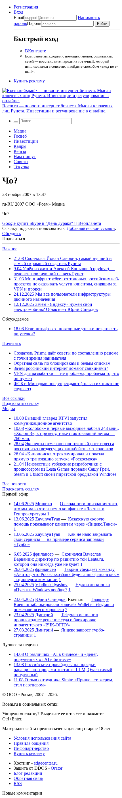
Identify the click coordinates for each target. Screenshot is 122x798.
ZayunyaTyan (47, 519)
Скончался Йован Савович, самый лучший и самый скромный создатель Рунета (63, 261)
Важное (9, 248)
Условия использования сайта (42, 738)
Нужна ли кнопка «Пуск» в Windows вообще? (62, 587)
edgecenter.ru (46, 763)
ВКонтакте (35, 50)
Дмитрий (44, 614)
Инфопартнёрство (31, 748)
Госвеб (20, 136)
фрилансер (43, 554)
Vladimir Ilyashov (51, 584)
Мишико (43, 503)
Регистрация (26, 7)
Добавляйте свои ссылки (91, 228)
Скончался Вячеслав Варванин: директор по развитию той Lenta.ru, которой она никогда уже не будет (59, 559)
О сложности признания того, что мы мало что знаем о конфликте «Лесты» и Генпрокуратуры (66, 508)
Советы (21, 161)
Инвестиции (26, 141)
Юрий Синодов (50, 599)
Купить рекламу (29, 80)
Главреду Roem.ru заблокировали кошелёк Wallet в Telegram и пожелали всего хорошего (64, 604)
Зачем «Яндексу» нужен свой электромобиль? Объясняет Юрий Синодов (56, 307)
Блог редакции (28, 773)
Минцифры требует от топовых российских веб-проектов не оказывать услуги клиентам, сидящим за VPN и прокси (66, 283)
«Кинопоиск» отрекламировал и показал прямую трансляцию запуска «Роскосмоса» (59, 456)
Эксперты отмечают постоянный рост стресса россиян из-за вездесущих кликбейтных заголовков (64, 446)
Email (19, 17)
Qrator (56, 768)
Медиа (20, 131)
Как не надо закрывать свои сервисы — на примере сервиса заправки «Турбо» (63, 539)
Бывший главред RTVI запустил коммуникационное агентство (50, 421)
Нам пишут (25, 156)
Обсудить (11, 233)
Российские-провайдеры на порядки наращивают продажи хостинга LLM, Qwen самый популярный (63, 669)
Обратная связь (28, 778)
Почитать (11, 343)
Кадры (20, 146)
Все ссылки (13, 398)
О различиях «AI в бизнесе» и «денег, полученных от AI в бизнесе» (56, 657)
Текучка (21, 166)
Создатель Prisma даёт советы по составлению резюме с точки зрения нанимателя (66, 355)
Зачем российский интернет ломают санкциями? (61, 368)
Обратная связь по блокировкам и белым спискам (62, 363)
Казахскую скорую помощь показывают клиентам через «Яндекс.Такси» (65, 521)
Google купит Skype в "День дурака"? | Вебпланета (51, 223)
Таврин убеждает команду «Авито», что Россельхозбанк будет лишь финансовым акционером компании (66, 574)
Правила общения (31, 743)
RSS (18, 783)
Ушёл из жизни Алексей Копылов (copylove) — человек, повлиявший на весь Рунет (64, 271)
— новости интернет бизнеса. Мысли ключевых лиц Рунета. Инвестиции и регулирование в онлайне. (57, 108)
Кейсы (20, 151)
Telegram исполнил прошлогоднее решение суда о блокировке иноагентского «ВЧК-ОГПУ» (56, 619)
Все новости (14, 483)
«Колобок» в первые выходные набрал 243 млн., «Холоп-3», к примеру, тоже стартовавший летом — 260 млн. (66, 433)
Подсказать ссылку (20, 403)
